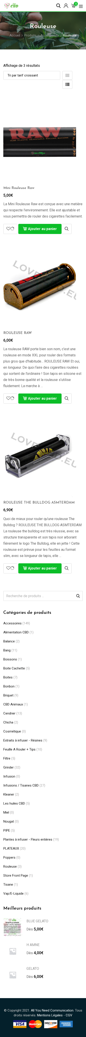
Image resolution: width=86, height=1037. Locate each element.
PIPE (6, 830)
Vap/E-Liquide (13, 894)
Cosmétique (12, 731)
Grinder (8, 767)
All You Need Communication (52, 1010)
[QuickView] (67, 229)
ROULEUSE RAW (17, 333)
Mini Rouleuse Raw (18, 188)
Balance (9, 641)
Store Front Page (15, 875)
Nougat (8, 821)
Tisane (8, 885)
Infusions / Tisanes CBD (21, 785)
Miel (6, 812)
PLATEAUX (11, 848)
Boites (8, 677)
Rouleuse (10, 866)
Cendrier (9, 713)
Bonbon (9, 686)
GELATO (32, 968)
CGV (69, 1015)
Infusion (9, 776)
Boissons (10, 659)
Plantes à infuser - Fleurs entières (27, 839)
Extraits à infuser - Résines (22, 740)
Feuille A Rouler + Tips (19, 749)
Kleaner (8, 794)
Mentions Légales (50, 1015)
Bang (7, 650)
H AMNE (32, 945)
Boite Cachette (14, 668)
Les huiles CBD (14, 803)
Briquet (8, 695)
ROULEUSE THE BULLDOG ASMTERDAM (39, 502)
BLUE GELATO (37, 921)
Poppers (9, 857)
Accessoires (12, 623)
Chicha (8, 722)
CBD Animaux (13, 704)
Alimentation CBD (16, 632)
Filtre (6, 758)
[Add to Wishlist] (10, 229)
